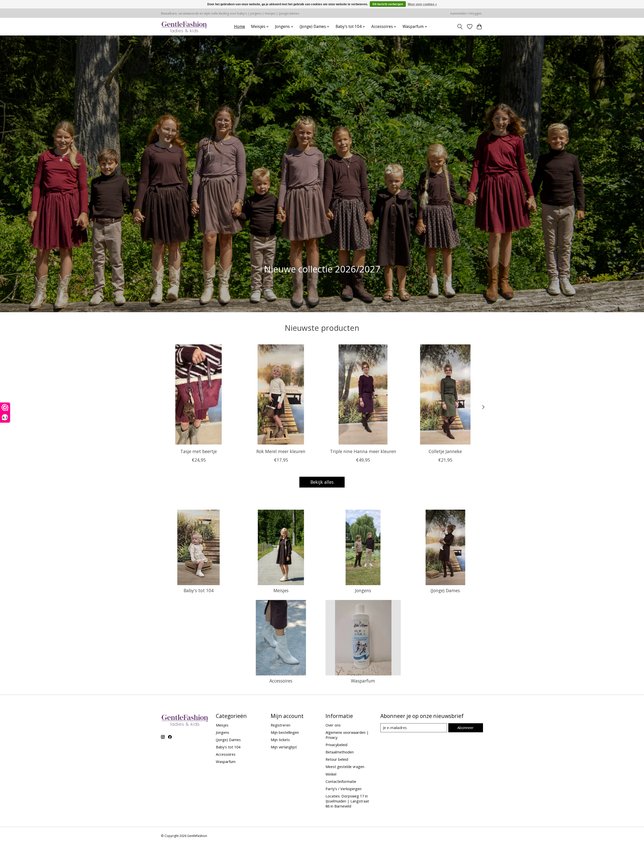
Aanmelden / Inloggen (465, 13)
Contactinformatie (341, 781)
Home (239, 26)
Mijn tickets (280, 739)
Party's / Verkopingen (343, 788)
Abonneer (465, 727)
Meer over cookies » (422, 4)
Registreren (280, 725)
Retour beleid (337, 759)
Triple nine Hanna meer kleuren (363, 451)
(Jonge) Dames (445, 590)
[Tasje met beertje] (198, 394)
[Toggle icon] (460, 26)
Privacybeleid (336, 744)
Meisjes (281, 590)
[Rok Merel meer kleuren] (280, 394)
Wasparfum (363, 681)
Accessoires (280, 681)
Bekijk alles (322, 482)
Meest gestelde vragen (345, 766)
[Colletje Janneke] (445, 394)
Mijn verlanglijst (284, 746)
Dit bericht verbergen (388, 4)
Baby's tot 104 (199, 590)
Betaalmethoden (340, 751)
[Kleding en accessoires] (184, 26)
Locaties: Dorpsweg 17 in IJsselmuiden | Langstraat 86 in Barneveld (347, 801)
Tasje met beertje (198, 451)
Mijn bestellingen (285, 732)
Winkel (331, 774)
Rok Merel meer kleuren (280, 451)
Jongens (363, 590)
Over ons (333, 725)
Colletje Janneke (445, 451)
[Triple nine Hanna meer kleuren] (363, 394)
